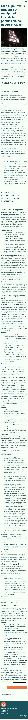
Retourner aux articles (19, 683)
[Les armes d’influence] (1, 91)
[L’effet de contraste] (1, 149)
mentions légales (23, 715)
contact (25, 716)
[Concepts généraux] (1, 85)
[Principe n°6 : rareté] (1, 605)
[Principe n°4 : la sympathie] (1, 450)
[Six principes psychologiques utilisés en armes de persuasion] (1, 188)
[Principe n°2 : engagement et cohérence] (1, 296)
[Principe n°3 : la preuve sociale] (1, 377)
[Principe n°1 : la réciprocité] (1, 210)
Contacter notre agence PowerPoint (17, 687)
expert (11, 600)
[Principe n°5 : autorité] (1, 564)
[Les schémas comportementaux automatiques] (1, 104)
